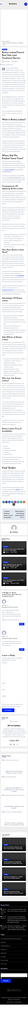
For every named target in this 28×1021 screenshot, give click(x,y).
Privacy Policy (4, 960)
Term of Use (4, 964)
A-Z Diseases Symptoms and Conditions (11, 938)
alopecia (17, 489)
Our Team (3, 956)
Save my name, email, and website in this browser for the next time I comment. (12, 705)
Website (4, 696)
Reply (21, 624)
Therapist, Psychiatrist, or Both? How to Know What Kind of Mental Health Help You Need (13, 878)
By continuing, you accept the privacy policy (13, 978)
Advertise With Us (5, 946)
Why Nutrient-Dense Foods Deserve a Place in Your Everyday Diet (14, 893)
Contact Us (4, 949)
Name (4, 683)
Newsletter (3, 953)
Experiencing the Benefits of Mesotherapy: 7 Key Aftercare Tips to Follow (14, 789)
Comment (5, 662)
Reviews (5, 49)
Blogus (10, 999)
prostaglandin (20, 275)
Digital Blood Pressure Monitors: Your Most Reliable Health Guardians (12, 566)
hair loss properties (9, 169)
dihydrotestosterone (7, 290)
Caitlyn (8, 61)
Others (6, 859)
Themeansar (16, 999)
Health (6, 844)
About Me (3, 942)
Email (3, 689)
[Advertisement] (14, 25)
